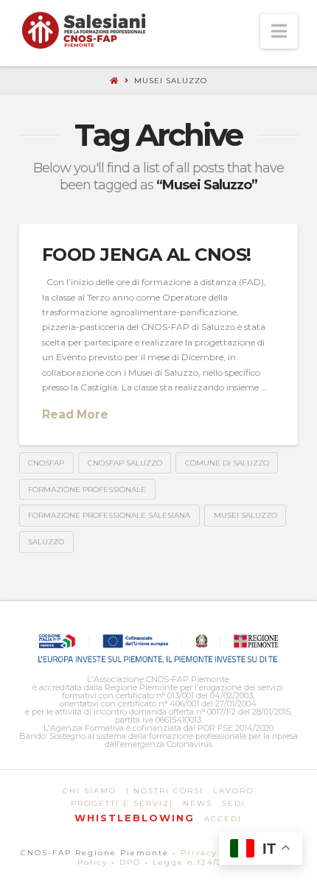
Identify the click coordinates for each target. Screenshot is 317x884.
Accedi (223, 819)
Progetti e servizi (122, 803)
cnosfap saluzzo (125, 463)
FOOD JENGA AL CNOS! (146, 254)
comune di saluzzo (227, 463)
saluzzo (46, 542)
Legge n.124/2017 (196, 862)
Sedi (233, 803)
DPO (130, 862)
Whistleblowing (134, 818)
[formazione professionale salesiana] (83, 30)
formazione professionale (87, 489)
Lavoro (233, 791)
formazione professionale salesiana (109, 515)
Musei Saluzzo (245, 515)
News (197, 803)
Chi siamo (89, 791)
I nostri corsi (164, 791)
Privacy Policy (216, 852)
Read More (75, 414)
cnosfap (46, 463)
